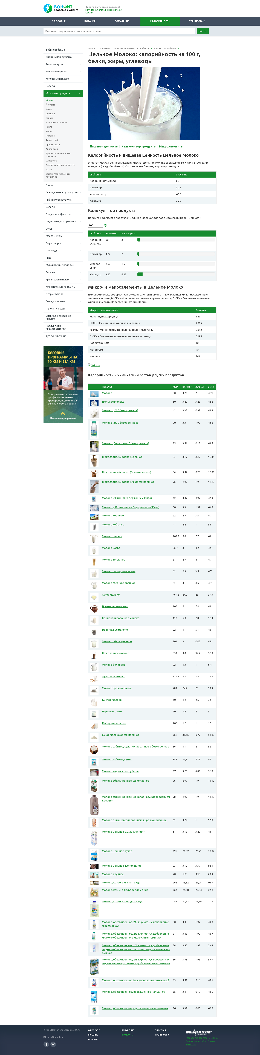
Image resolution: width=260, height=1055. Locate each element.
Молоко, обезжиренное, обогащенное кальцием (133, 991)
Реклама (93, 1039)
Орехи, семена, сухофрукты (62, 192)
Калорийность (160, 21)
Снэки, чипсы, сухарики (59, 57)
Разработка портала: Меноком (202, 1038)
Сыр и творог (53, 243)
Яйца (48, 257)
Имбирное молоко (114, 723)
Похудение (122, 21)
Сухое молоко (111, 594)
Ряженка (50, 136)
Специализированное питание (58, 317)
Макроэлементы (171, 146)
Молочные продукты (58, 93)
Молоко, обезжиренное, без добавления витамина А (135, 980)
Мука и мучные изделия (60, 265)
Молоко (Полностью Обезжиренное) (125, 443)
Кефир (49, 109)
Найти (202, 31)
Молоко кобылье (113, 524)
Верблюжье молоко (115, 629)
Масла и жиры (54, 236)
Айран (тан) (52, 140)
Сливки (49, 118)
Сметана (50, 113)
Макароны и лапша (57, 71)
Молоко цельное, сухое (117, 850)
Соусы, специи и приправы (61, 221)
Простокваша (53, 144)
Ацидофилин (52, 149)
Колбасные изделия (57, 78)
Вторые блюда (54, 294)
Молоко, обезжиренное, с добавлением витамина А (135, 1008)
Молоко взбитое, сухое (116, 759)
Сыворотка (51, 161)
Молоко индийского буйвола (120, 771)
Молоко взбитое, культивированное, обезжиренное (135, 746)
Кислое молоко (112, 699)
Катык (49, 169)
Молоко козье (111, 547)
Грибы (49, 185)
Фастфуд (51, 250)
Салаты (50, 207)
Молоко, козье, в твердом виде (122, 901)
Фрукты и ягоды (55, 308)
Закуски (50, 272)
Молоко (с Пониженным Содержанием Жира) (130, 507)
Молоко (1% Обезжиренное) (120, 410)
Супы (49, 228)
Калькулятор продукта (138, 146)
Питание (90, 21)
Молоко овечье (112, 536)
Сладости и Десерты (58, 214)
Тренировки (197, 21)
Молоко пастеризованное (118, 571)
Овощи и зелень (55, 301)
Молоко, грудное (113, 873)
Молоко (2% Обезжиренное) (120, 422)
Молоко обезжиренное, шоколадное (125, 780)
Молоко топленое (113, 559)
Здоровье (59, 21)
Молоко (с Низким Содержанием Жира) (127, 497)
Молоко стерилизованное (118, 582)
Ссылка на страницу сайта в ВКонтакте (53, 1044)
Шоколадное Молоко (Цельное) (122, 456)
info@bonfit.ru (55, 1037)
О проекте (94, 1030)
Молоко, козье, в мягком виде (121, 882)
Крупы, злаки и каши (57, 279)
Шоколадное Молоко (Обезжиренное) (126, 472)
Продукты (128, 1035)
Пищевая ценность (104, 146)
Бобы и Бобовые (55, 49)
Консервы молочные (56, 122)
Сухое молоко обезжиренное (120, 734)
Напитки (51, 86)
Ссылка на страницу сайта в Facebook (46, 1044)
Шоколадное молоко (115, 653)
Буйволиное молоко (115, 606)
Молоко (50, 100)
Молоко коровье (113, 515)
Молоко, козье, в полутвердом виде (125, 889)
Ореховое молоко (113, 676)
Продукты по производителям (56, 327)
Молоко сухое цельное (117, 688)
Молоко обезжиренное (117, 641)
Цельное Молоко (113, 401)
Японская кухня (54, 64)
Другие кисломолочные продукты (58, 154)
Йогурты (50, 105)
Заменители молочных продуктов (58, 175)
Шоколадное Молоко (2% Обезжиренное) (128, 481)
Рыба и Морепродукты (59, 199)
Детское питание (56, 336)
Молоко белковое (113, 664)
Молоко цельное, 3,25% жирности (123, 831)
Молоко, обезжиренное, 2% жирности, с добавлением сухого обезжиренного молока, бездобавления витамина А (136, 949)
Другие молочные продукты (60, 165)
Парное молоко (112, 711)
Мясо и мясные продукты (60, 286)
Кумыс (49, 131)
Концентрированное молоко (120, 617)
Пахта (49, 127)
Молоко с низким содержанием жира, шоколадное (134, 819)
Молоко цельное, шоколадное (121, 865)
